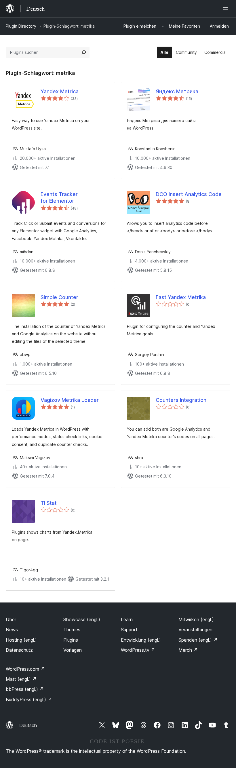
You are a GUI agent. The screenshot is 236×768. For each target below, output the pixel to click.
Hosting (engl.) (21, 640)
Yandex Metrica (60, 91)
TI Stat (49, 503)
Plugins (70, 640)
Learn (127, 619)
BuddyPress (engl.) (29, 699)
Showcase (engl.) (81, 619)
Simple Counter (59, 297)
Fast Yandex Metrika (181, 297)
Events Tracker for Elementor (59, 197)
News (12, 629)
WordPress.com (25, 669)
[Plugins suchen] (84, 52)
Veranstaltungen (195, 629)
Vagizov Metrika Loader (70, 400)
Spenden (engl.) (198, 640)
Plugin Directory (21, 26)
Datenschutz (19, 650)
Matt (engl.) (21, 679)
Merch (188, 650)
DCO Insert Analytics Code (189, 194)
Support (129, 629)
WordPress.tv (138, 650)
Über (11, 619)
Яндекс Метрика (177, 91)
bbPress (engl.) (25, 689)
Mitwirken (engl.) (196, 619)
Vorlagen (72, 650)
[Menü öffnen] (227, 8)
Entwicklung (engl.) (141, 640)
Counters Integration (181, 400)
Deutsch (28, 725)
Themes (71, 629)
